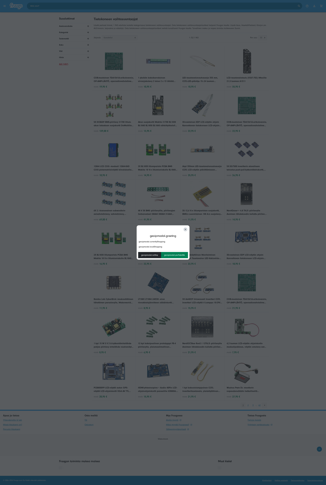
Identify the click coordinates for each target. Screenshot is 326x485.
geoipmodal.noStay (149, 255)
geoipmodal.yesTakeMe (174, 255)
